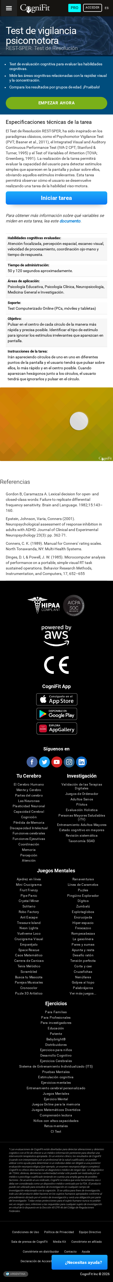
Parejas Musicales (29, 982)
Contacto (70, 1251)
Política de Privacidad (59, 1232)
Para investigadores (56, 1023)
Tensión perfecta (83, 961)
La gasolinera (83, 939)
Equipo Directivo (90, 1232)
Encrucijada (83, 917)
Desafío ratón (83, 955)
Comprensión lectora (56, 1115)
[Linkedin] (81, 761)
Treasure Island (29, 923)
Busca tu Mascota (29, 977)
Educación (56, 1028)
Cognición (29, 817)
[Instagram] (69, 761)
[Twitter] (44, 761)
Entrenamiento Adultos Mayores (82, 825)
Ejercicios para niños (56, 1050)
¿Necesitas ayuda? (83, 1262)
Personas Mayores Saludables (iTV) (81, 817)
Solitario (28, 906)
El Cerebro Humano (29, 784)
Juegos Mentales (56, 1094)
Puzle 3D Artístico (29, 993)
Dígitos (83, 901)
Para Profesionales (55, 1018)
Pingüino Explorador (83, 896)
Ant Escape (29, 917)
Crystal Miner (29, 901)
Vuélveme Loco (29, 933)
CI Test (56, 1131)
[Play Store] (56, 714)
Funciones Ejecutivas (29, 839)
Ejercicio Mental (56, 1099)
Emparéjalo (29, 944)
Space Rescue (28, 950)
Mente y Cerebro (28, 790)
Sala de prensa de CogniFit (29, 1242)
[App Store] (56, 699)
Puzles (83, 890)
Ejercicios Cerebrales (56, 1061)
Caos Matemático (29, 955)
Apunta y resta (83, 950)
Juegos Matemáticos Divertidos (56, 1110)
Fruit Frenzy (29, 890)
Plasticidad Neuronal (29, 806)
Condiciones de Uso (25, 1232)
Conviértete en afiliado (86, 1242)
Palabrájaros (83, 988)
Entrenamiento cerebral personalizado (56, 1088)
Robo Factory (29, 912)
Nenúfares (83, 977)
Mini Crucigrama (29, 885)
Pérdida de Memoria (28, 823)
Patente (56, 1034)
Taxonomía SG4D (81, 841)
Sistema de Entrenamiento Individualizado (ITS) (56, 1066)
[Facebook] (32, 761)
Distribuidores (56, 1045)
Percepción (28, 855)
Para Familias (56, 1012)
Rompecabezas (83, 933)
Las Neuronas (28, 801)
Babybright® (56, 1039)
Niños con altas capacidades (55, 1121)
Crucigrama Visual (29, 939)
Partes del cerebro (29, 795)
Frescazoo (83, 928)
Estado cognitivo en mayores (81, 830)
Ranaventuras (83, 879)
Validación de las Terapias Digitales (81, 786)
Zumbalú (83, 906)
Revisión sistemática (82, 835)
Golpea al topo (83, 982)
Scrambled (29, 972)
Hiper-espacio (83, 923)
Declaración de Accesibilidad (40, 1261)
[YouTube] (56, 761)
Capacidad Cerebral (29, 812)
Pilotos (81, 804)
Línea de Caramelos (83, 885)
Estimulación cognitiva (56, 1077)
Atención (29, 860)
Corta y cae (83, 966)
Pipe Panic (29, 896)
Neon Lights (28, 928)
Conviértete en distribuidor (41, 1251)
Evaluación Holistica (82, 810)
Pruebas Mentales (56, 1072)
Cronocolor (28, 988)
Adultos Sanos (81, 799)
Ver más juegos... (83, 993)
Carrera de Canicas (29, 961)
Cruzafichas (83, 972)
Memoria (29, 850)
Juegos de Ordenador (81, 794)
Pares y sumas (83, 944)
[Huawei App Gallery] (56, 728)
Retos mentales (56, 1126)
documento (70, 221)
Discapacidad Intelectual (29, 828)
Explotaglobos (83, 912)
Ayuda (86, 1251)
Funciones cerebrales (29, 833)
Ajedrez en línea (29, 879)
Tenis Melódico (29, 966)
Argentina (18, 1273)
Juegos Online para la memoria (56, 1104)
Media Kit (59, 1242)
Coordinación (28, 844)
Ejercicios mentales (56, 1083)
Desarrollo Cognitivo (56, 1055)
